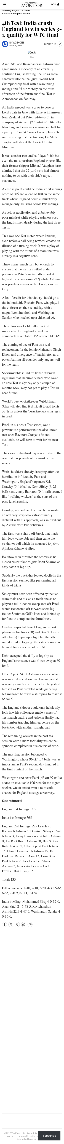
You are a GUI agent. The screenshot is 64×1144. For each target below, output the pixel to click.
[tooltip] (4, 924)
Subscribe (49, 1135)
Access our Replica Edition (16, 13)
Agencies (19, 42)
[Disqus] (32, 978)
